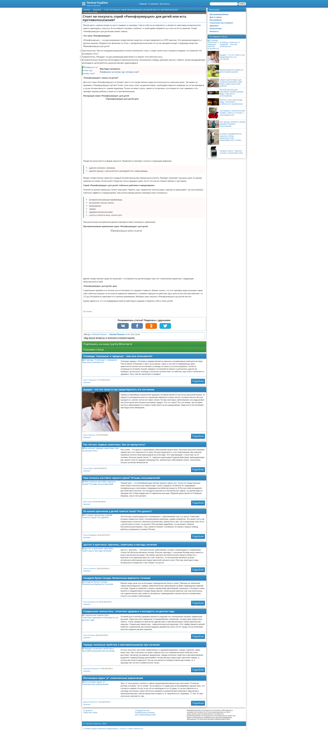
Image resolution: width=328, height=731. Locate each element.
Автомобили (215, 20)
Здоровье (86, 382)
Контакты (165, 3)
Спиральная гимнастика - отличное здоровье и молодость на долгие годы (129, 611)
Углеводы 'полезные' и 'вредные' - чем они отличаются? (117, 356)
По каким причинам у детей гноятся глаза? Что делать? (117, 511)
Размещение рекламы (145, 712)
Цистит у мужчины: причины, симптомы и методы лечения (120, 544)
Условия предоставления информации (100, 728)
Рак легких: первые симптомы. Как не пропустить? (114, 444)
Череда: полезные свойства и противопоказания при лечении (121, 644)
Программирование (218, 14)
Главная (143, 3)
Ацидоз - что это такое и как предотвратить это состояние (118, 389)
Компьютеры (215, 28)
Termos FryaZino (97, 2)
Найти (242, 4)
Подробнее (198, 381)
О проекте (153, 3)
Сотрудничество (142, 710)
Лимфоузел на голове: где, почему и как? (119, 72)
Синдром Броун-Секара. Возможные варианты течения (116, 577)
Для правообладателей (145, 715)
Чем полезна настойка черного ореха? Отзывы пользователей (121, 477)
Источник (87, 311)
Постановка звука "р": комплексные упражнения (113, 678)
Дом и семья (215, 17)
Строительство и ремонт (221, 23)
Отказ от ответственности (131, 728)
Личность (214, 31)
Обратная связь (90, 712)
